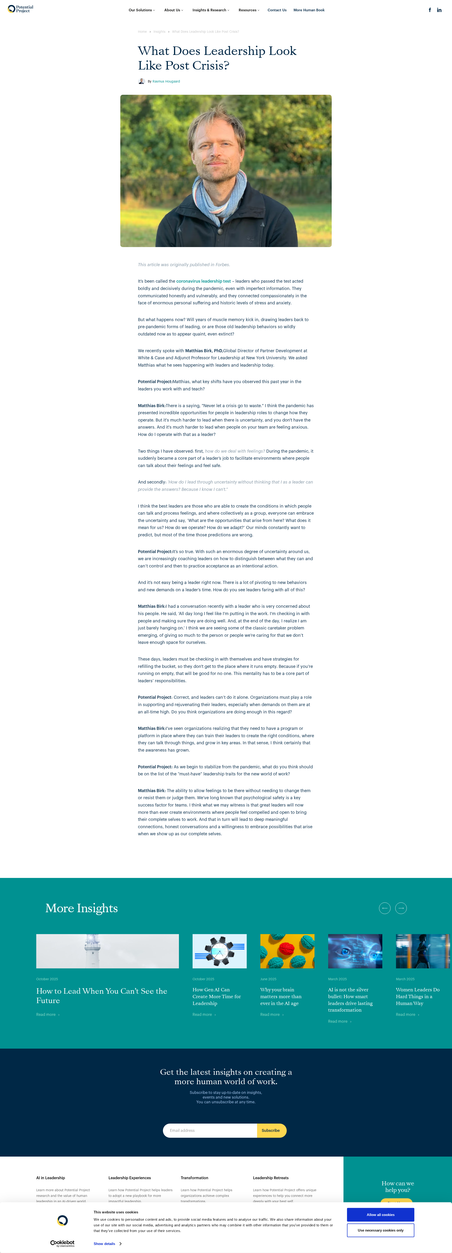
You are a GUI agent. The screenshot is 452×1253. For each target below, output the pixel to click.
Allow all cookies (381, 1215)
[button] (385, 908)
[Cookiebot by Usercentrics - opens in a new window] (62, 1243)
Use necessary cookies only (381, 1230)
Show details (104, 1244)
